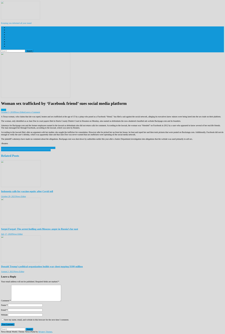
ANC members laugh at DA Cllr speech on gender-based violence (28, 148)
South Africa (11, 27)
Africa (8, 30)
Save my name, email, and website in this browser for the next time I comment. (36, 320)
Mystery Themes (45, 332)
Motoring (10, 39)
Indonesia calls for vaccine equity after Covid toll (27, 191)
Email (4, 310)
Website (4, 315)
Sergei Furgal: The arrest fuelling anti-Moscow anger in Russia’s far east (39, 229)
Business (10, 34)
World (8, 32)
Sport (8, 44)
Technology (11, 46)
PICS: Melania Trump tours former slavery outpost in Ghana (26, 150)
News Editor (19, 112)
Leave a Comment (32, 112)
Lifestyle (9, 37)
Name (4, 305)
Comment (6, 300)
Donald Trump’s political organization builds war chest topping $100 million (42, 266)
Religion (9, 41)
